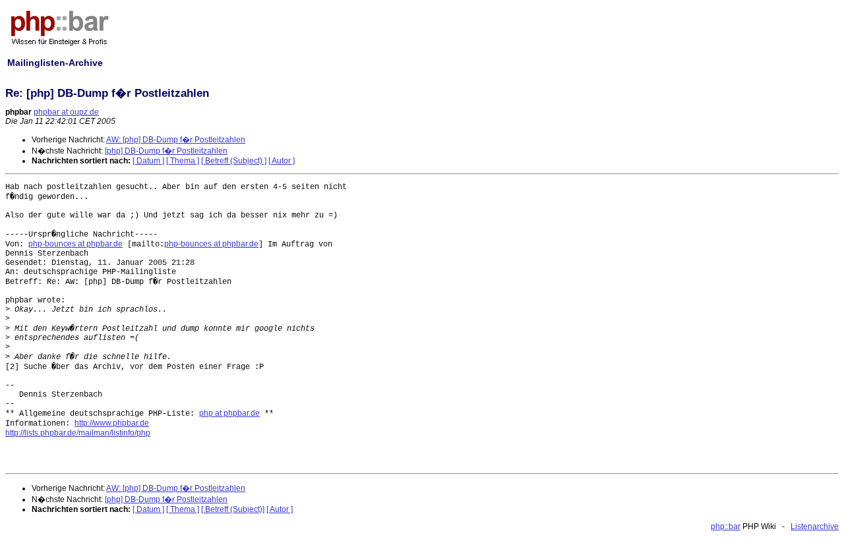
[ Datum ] (148, 160)
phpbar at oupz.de (66, 112)
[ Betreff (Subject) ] (233, 160)
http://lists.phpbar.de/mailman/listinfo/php (77, 433)
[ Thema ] (182, 160)
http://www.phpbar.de (112, 423)
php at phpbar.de (229, 413)
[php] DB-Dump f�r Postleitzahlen (166, 151)
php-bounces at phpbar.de (75, 243)
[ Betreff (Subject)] (232, 509)
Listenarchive (815, 526)
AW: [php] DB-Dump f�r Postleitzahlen (175, 139)
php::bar (725, 526)
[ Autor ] (281, 160)
